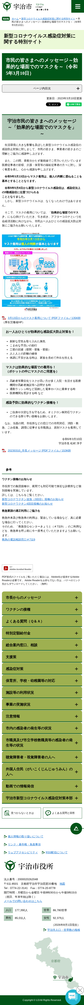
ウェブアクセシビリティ (23, 852)
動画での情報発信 (20, 786)
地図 (62, 883)
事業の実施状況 (18, 704)
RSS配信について (57, 852)
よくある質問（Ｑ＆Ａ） (25, 621)
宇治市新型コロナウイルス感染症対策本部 (39, 798)
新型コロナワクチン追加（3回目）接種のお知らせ (33, 499)
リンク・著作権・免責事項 (24, 844)
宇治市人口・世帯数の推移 (63, 929)
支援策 (11, 657)
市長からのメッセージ (23, 597)
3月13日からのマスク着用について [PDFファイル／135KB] (44, 317)
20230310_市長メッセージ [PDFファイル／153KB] (39, 450)
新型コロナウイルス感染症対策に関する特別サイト (48, 18)
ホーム (15, 18)
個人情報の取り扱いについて (25, 836)
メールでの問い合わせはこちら (23, 901)
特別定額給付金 (18, 633)
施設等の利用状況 (20, 692)
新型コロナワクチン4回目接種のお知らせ (27, 503)
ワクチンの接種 (18, 609)
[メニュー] (77, 6)
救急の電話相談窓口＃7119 (18, 539)
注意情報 (13, 716)
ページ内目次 (42, 88)
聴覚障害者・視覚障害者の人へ (30, 757)
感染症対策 (14, 669)
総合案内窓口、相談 (22, 645)
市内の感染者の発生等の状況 (29, 728)
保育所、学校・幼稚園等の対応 (30, 681)
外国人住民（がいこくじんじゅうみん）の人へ (39, 771)
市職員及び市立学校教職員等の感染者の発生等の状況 (39, 742)
